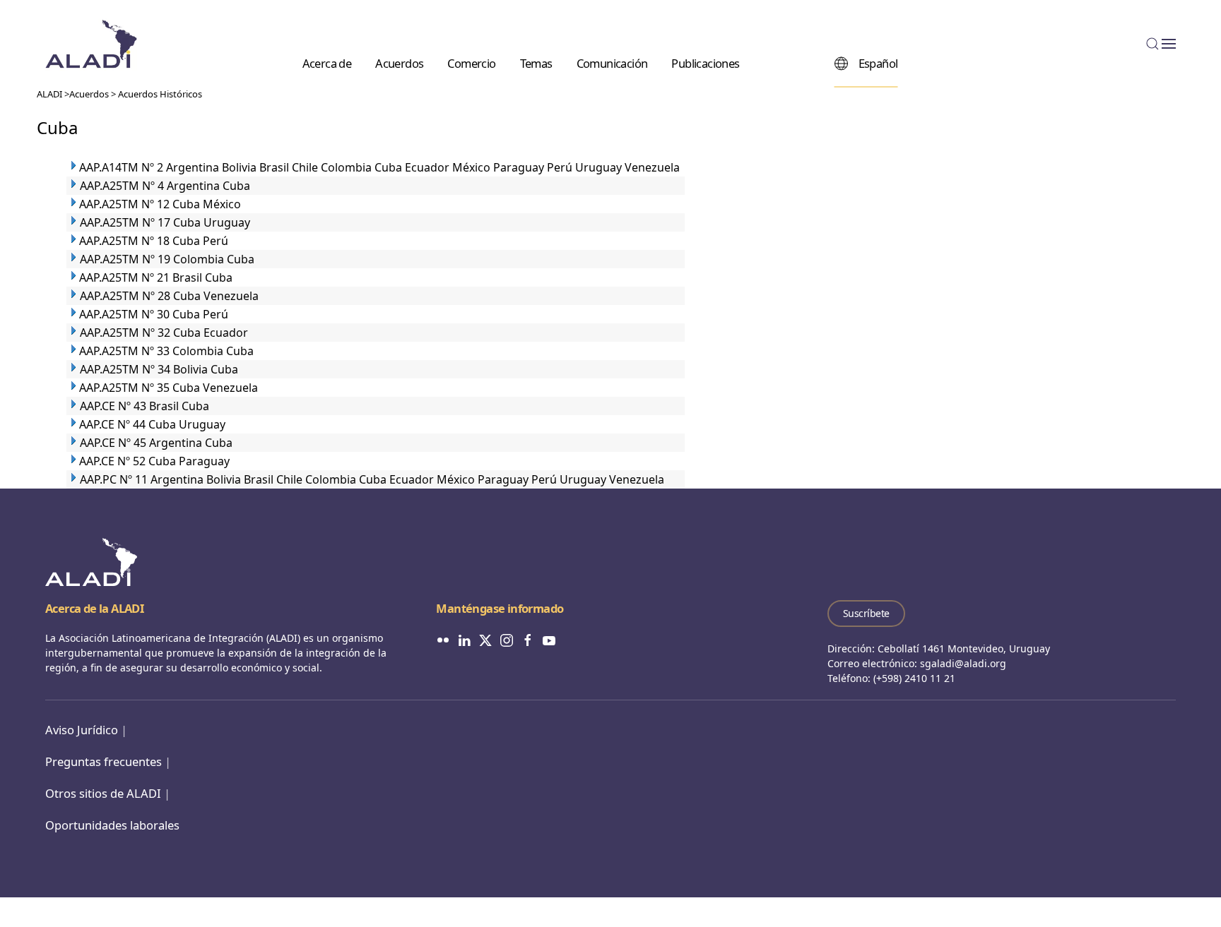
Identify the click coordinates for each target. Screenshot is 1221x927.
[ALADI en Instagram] (507, 638)
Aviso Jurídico (81, 730)
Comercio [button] (471, 62)
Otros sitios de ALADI (103, 793)
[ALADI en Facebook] (528, 638)
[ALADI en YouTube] (549, 638)
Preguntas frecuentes (103, 761)
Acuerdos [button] (399, 62)
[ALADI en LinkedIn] (464, 638)
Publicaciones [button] (705, 62)
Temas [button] (536, 62)
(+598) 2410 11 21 (914, 678)
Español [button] (878, 62)
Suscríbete (866, 613)
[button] (1160, 44)
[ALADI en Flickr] (443, 638)
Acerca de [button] (327, 62)
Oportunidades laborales (112, 825)
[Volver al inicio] (91, 44)
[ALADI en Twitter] (485, 638)
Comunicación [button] (612, 62)
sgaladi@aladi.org (963, 663)
